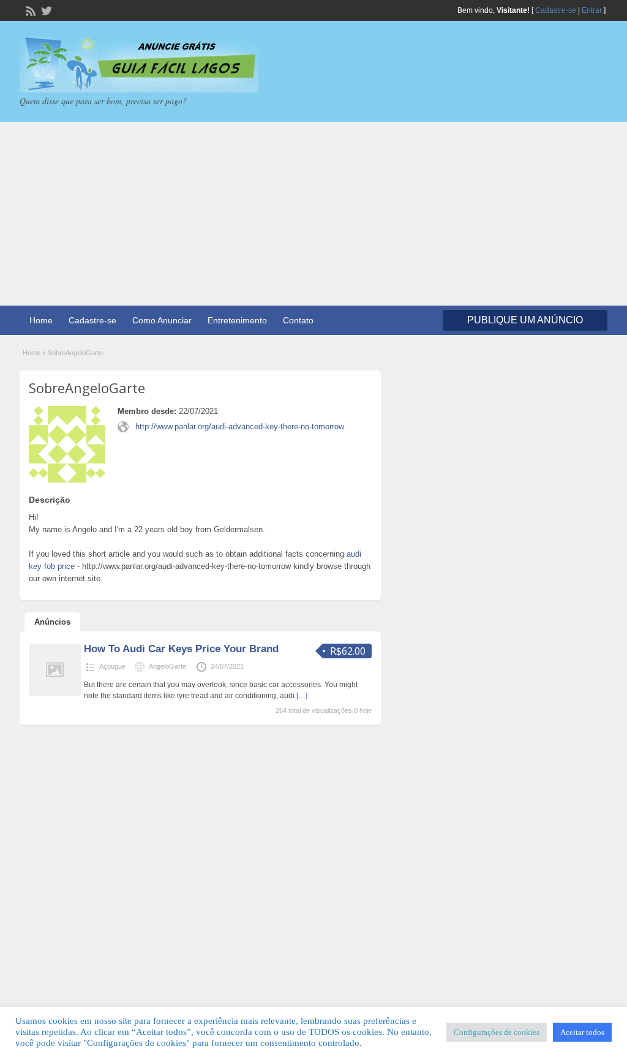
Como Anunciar (162, 320)
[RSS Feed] (29, 10)
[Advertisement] (313, 213)
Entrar (592, 10)
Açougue (112, 666)
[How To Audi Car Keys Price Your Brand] (55, 693)
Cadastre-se (555, 10)
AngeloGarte (167, 666)
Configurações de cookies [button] (496, 1032)
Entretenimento (237, 320)
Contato (298, 320)
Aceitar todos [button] (582, 1032)
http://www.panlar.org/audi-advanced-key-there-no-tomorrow (239, 426)
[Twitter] (45, 10)
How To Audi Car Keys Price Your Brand (181, 649)
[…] (301, 695)
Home (41, 320)
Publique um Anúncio (525, 320)
